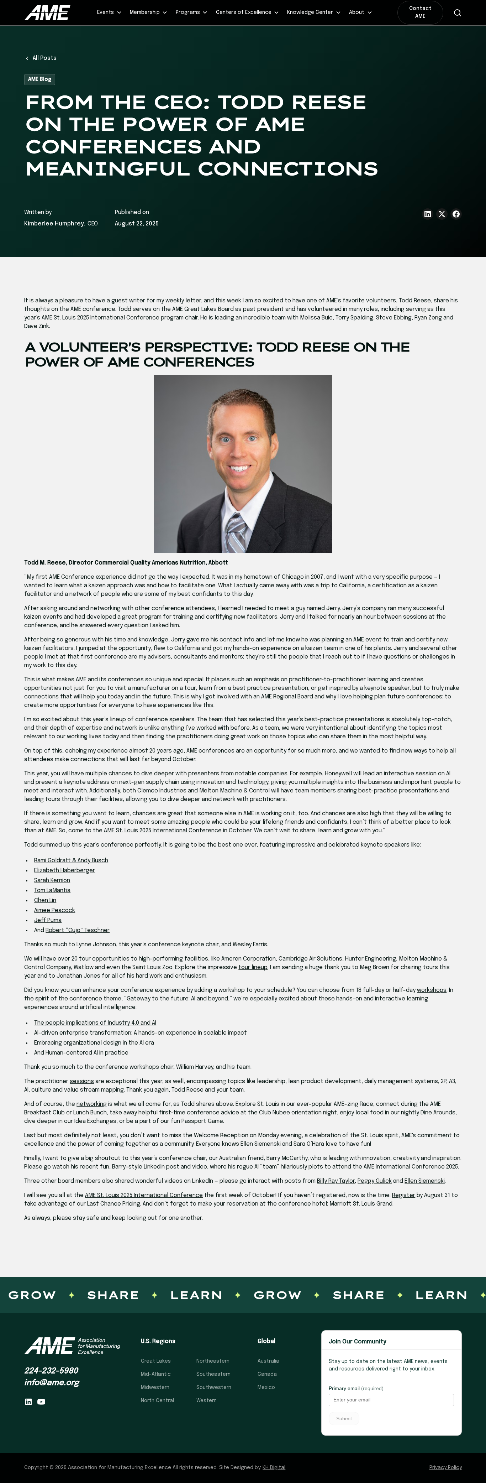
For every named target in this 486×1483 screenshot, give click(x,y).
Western (206, 1400)
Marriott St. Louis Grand (360, 1204)
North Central (157, 1400)
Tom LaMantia (52, 891)
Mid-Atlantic (156, 1374)
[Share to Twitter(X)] (442, 214)
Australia (268, 1361)
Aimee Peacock (54, 910)
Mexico (266, 1387)
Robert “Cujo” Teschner (78, 930)
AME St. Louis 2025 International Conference (100, 318)
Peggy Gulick (375, 1181)
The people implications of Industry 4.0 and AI (95, 1023)
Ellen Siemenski (425, 1181)
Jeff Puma (48, 920)
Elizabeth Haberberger (64, 871)
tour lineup (253, 967)
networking (91, 1104)
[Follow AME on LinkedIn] (28, 1402)
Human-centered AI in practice (87, 1053)
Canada (267, 1374)
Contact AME (420, 12)
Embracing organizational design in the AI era (94, 1043)
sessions (82, 1081)
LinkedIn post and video (175, 1167)
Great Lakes (156, 1361)
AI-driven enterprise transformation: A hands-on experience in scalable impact (140, 1033)
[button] (109, 13)
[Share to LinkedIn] (427, 214)
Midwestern (155, 1387)
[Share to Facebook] (456, 214)
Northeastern (212, 1361)
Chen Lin (45, 900)
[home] (51, 12)
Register (403, 1195)
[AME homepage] (72, 1345)
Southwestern (213, 1387)
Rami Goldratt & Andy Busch (71, 861)
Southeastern (213, 1374)
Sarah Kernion (52, 881)
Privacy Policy (445, 1467)
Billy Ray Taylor (336, 1181)
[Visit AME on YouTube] (41, 1402)
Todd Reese (415, 301)
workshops (432, 990)
